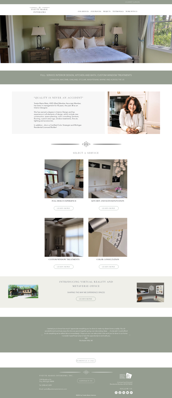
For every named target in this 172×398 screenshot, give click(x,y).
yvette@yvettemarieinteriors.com (55, 389)
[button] (83, 11)
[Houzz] (127, 392)
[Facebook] (120, 392)
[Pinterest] (131, 392)
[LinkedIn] (123, 392)
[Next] (130, 335)
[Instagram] (116, 392)
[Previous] (42, 335)
